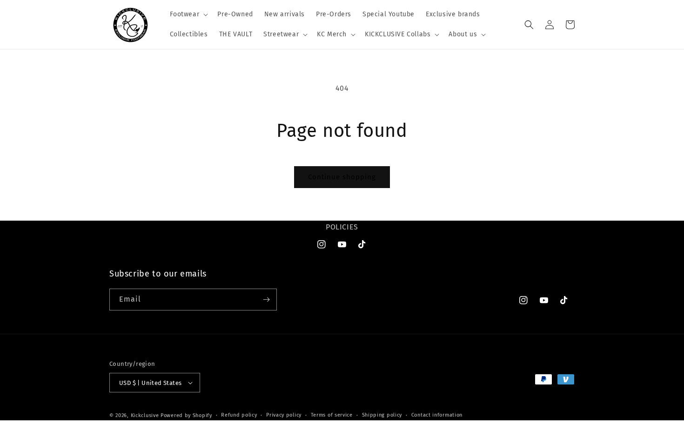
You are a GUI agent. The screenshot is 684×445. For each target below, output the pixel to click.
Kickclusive (146, 415)
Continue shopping (342, 177)
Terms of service (332, 415)
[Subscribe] (266, 299)
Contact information (437, 415)
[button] (188, 14)
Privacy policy (284, 415)
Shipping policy (382, 415)
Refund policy (239, 415)
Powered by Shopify (186, 415)
